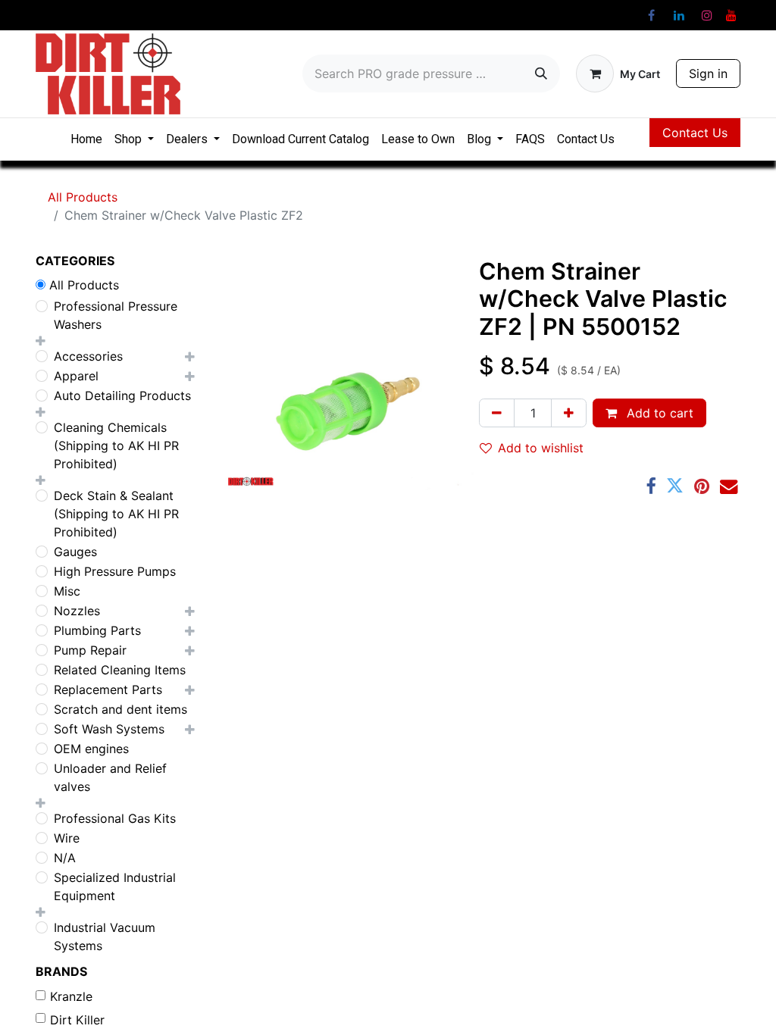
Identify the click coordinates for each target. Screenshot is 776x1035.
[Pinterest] (701, 486)
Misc (67, 591)
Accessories (88, 356)
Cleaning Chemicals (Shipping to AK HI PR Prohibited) (116, 445)
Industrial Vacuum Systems (104, 936)
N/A (65, 857)
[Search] (541, 73)
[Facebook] (651, 15)
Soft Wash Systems (109, 728)
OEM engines (91, 748)
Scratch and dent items (120, 709)
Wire (67, 838)
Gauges (75, 551)
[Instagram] (707, 15)
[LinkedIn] (679, 15)
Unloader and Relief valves (110, 777)
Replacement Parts (108, 689)
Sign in (708, 73)
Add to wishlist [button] (541, 447)
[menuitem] (86, 139)
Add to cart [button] (658, 413)
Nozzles (77, 610)
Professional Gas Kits (115, 818)
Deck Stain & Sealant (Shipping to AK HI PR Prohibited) (116, 513)
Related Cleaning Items (120, 669)
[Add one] (569, 413)
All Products (82, 197)
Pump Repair (90, 650)
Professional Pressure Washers (115, 315)
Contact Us (695, 132)
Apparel (76, 375)
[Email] (728, 486)
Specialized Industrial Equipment (115, 886)
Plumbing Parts (97, 630)
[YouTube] (731, 15)
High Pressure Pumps (115, 571)
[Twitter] (675, 486)
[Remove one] (497, 413)
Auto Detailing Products (122, 395)
